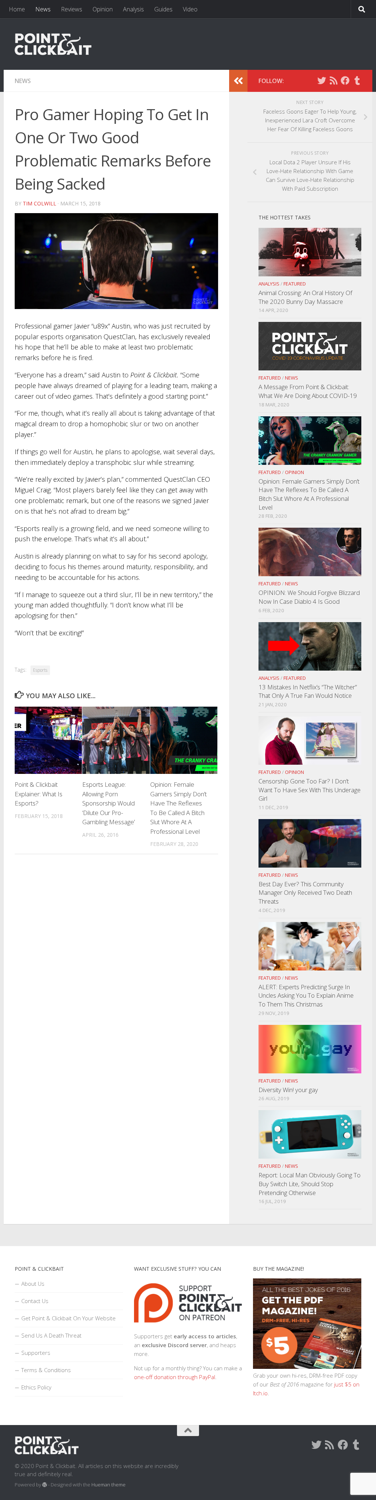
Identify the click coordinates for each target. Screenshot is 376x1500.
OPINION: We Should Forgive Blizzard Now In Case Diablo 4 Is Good (309, 597)
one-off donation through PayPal (174, 1377)
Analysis (133, 9)
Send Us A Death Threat (51, 1335)
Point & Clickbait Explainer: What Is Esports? (38, 793)
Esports (40, 670)
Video (190, 9)
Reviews (71, 9)
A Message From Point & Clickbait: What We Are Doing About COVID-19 (307, 391)
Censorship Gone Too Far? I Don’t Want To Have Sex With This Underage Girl (309, 790)
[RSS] (333, 80)
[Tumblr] (356, 80)
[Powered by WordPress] (44, 1484)
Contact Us (34, 1301)
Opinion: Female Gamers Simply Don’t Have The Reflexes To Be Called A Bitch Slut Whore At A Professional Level (308, 494)
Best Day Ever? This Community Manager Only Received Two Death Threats (305, 892)
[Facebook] (345, 80)
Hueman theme (108, 1484)
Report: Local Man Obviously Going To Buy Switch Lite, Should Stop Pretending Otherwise (309, 1183)
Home (17, 9)
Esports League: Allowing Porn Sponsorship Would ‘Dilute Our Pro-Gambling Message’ (108, 803)
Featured (294, 283)
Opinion (103, 9)
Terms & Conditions (46, 1370)
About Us (32, 1283)
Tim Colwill (39, 203)
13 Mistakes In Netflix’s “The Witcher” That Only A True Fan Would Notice (307, 691)
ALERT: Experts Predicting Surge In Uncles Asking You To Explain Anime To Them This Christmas (306, 995)
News (43, 9)
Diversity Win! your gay (288, 1089)
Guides (163, 9)
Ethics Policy (36, 1387)
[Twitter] (321, 80)
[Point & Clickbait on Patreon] (188, 1327)
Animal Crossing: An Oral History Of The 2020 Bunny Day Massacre (305, 297)
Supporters (35, 1352)
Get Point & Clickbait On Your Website (68, 1318)
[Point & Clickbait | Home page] (53, 44)
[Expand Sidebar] (238, 81)
